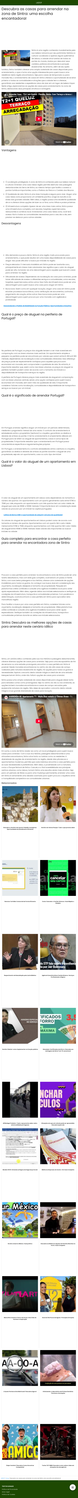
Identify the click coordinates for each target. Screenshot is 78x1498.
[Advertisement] (39, 34)
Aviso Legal (6, 1492)
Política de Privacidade (10, 1489)
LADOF (39, 2)
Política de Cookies (8, 1494)
